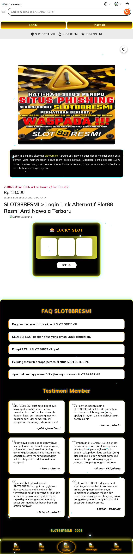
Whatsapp (91, 549)
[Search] (127, 12)
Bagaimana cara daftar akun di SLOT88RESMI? (44, 324)
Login (41, 549)
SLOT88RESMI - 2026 (66, 530)
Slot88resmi (51, 155)
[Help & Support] (107, 4)
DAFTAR (99, 25)
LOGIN (33, 25)
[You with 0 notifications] (118, 4)
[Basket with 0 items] (127, 4)
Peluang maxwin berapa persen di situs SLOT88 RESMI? (50, 362)
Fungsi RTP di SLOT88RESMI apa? (35, 349)
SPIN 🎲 (66, 265)
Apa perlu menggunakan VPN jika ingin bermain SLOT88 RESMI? (56, 374)
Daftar (66, 549)
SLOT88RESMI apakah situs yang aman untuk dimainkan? (51, 337)
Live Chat (116, 549)
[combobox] (65, 12)
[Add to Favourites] (123, 49)
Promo (16, 549)
